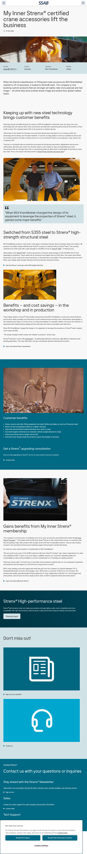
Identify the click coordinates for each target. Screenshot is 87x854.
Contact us (9, 746)
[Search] (4, 3)
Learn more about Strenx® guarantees (18, 346)
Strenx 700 (21, 253)
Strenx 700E (56, 249)
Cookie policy (63, 833)
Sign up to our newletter (14, 694)
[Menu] (83, 3)
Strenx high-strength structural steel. (51, 152)
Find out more (12, 616)
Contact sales (10, 460)
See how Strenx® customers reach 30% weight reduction (24, 265)
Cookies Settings (41, 846)
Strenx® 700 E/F (9, 69)
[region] (41, 837)
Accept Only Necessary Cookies (60, 838)
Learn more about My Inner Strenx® (17, 581)
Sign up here (10, 792)
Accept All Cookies (23, 838)
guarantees (29, 339)
